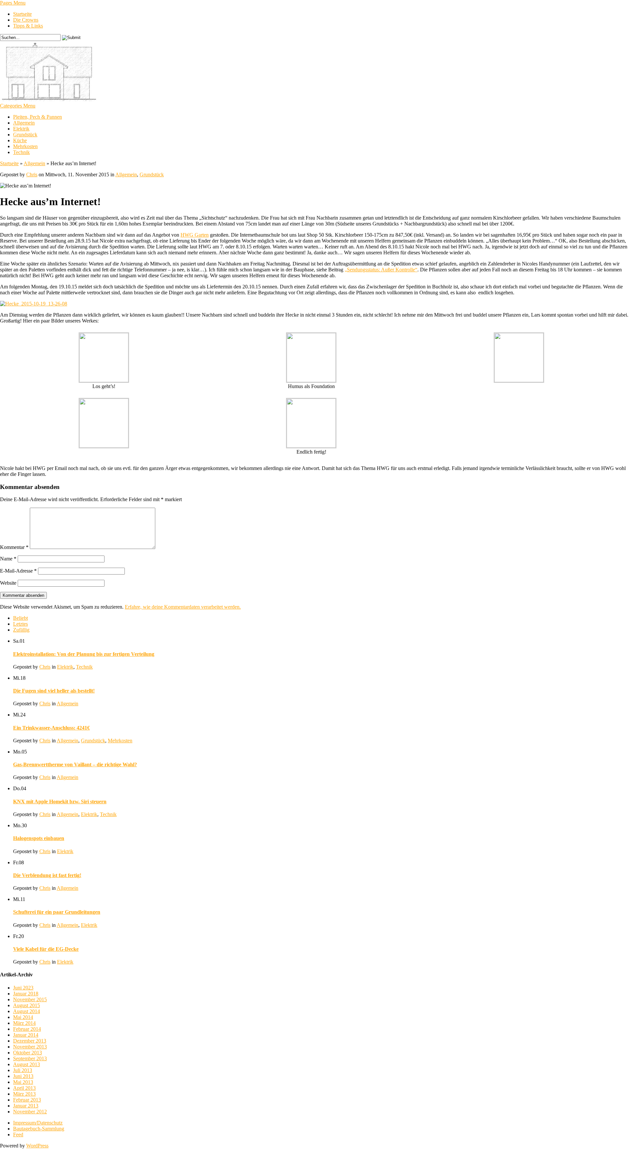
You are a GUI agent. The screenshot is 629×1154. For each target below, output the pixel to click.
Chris (31, 174)
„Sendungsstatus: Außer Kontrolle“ (381, 269)
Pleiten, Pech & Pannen (37, 117)
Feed (18, 1134)
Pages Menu (13, 3)
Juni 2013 (23, 1076)
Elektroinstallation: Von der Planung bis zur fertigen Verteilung (83, 654)
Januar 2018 (25, 993)
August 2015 (26, 1005)
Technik (21, 152)
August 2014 (26, 1011)
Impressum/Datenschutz (38, 1122)
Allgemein (24, 123)
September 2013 (30, 1058)
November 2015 (30, 999)
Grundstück (25, 134)
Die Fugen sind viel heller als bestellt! (54, 691)
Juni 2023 (23, 987)
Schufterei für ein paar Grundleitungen (56, 912)
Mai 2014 (23, 1017)
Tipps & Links (28, 26)
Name (8, 558)
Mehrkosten (25, 146)
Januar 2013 (25, 1105)
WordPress (37, 1145)
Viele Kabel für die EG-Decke (46, 949)
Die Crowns (25, 20)
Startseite (22, 14)
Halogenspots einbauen (38, 838)
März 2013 (24, 1094)
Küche (20, 140)
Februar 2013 (27, 1100)
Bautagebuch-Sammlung (38, 1128)
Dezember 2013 (29, 1041)
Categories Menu (17, 105)
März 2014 (24, 1023)
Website (8, 583)
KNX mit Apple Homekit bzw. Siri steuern (59, 801)
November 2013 (30, 1046)
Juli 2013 (22, 1070)
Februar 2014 (27, 1029)
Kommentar (14, 547)
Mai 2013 (23, 1082)
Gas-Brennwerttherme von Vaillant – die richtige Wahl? (75, 764)
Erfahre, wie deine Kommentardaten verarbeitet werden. (183, 607)
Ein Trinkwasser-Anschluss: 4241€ (51, 728)
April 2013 (24, 1088)
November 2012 (30, 1111)
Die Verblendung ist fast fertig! (47, 875)
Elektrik (21, 128)
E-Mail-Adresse (18, 571)
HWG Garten (195, 235)
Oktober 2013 (27, 1052)
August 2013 (26, 1064)
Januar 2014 (25, 1035)
